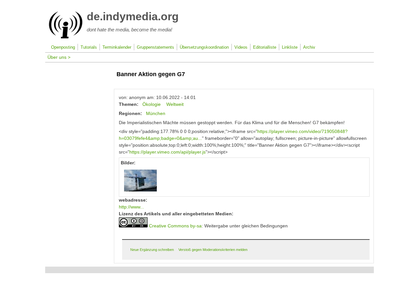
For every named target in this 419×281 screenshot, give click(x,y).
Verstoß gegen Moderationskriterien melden (212, 250)
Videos (240, 47)
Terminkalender (116, 47)
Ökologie (151, 104)
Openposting (63, 47)
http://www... (131, 206)
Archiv (309, 47)
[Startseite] (65, 37)
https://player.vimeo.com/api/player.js (167, 152)
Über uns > (58, 57)
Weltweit (175, 104)
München (155, 113)
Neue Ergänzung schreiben (152, 250)
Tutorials (89, 47)
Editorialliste (264, 47)
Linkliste (290, 47)
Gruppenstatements (155, 47)
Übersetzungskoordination (204, 47)
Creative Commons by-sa (175, 225)
